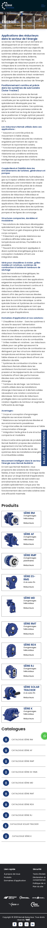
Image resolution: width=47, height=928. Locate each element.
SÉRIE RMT (30, 623)
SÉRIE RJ (29, 666)
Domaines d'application (15, 880)
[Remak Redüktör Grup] (8, 5)
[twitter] (21, 924)
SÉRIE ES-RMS (29, 577)
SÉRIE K (28, 708)
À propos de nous (12, 874)
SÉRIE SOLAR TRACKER (31, 688)
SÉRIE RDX (30, 644)
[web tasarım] (27, 920)
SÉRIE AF (29, 534)
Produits (7, 877)
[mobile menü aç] (43, 6)
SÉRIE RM (29, 513)
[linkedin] (33, 924)
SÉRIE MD (29, 598)
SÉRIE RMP (30, 555)
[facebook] (15, 924)
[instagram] (27, 924)
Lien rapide (9, 869)
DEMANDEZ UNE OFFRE (44, 448)
